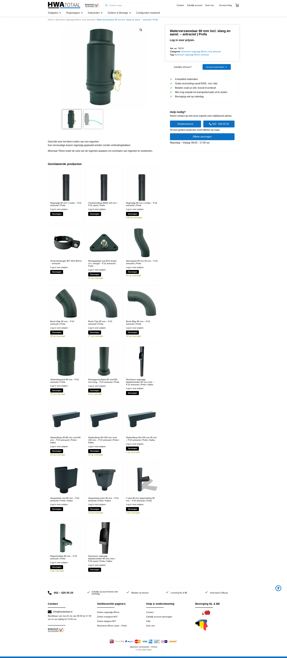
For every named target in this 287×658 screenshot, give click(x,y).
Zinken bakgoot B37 (106, 621)
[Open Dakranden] (101, 13)
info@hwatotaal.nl (62, 612)
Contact (180, 5)
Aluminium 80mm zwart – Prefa (112, 625)
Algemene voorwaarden (139, 647)
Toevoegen (56, 214)
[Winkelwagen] (237, 5)
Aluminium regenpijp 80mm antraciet (191, 54)
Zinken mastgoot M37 (107, 616)
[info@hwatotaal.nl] (50, 612)
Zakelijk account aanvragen (159, 616)
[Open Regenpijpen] (82, 13)
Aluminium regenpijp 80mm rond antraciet (75, 19)
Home (51, 19)
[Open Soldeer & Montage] (130, 13)
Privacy (154, 647)
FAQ (148, 621)
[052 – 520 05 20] (50, 593)
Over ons (209, 5)
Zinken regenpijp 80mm (108, 612)
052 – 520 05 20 (63, 592)
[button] (141, 30)
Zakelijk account (194, 5)
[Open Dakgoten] (60, 13)
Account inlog (225, 5)
